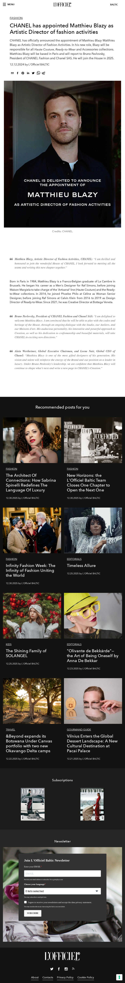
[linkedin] (28, 73)
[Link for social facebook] (59, 969)
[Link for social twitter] (51, 969)
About (35, 977)
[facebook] (17, 73)
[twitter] (33, 73)
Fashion (16, 18)
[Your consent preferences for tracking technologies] (119, 977)
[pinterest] (22, 73)
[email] (12, 73)
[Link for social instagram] (66, 969)
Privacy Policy (65, 977)
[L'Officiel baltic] (62, 4)
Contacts (47, 977)
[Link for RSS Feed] (73, 969)
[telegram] (43, 73)
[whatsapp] (38, 73)
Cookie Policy (85, 977)
